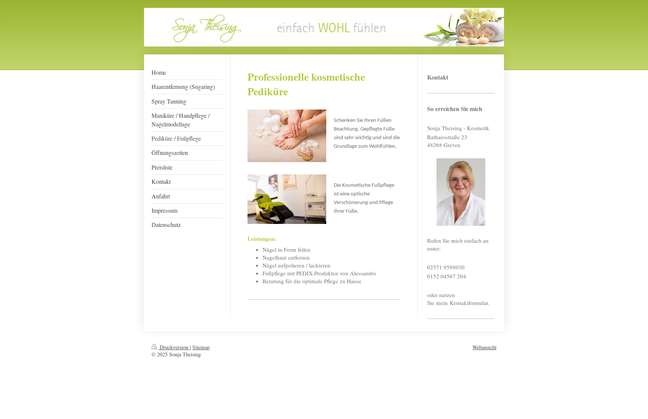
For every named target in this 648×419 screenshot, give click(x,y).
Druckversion (174, 347)
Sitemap (201, 347)
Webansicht (484, 347)
